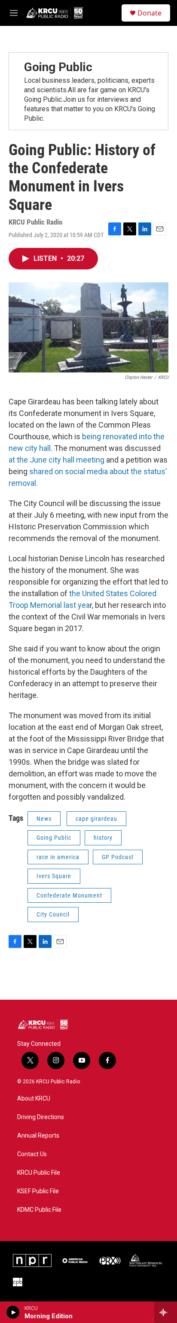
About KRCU (33, 1098)
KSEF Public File (38, 1191)
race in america (58, 857)
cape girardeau (96, 818)
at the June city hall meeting (56, 459)
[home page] (43, 1024)
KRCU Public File (38, 1173)
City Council (53, 914)
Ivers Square (54, 876)
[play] (13, 1312)
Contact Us (32, 1154)
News (44, 818)
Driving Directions (40, 1117)
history (103, 837)
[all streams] (165, 1312)
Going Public (58, 67)
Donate (149, 13)
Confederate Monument (69, 895)
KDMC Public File (39, 1210)
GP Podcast (118, 857)
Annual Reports (38, 1135)
